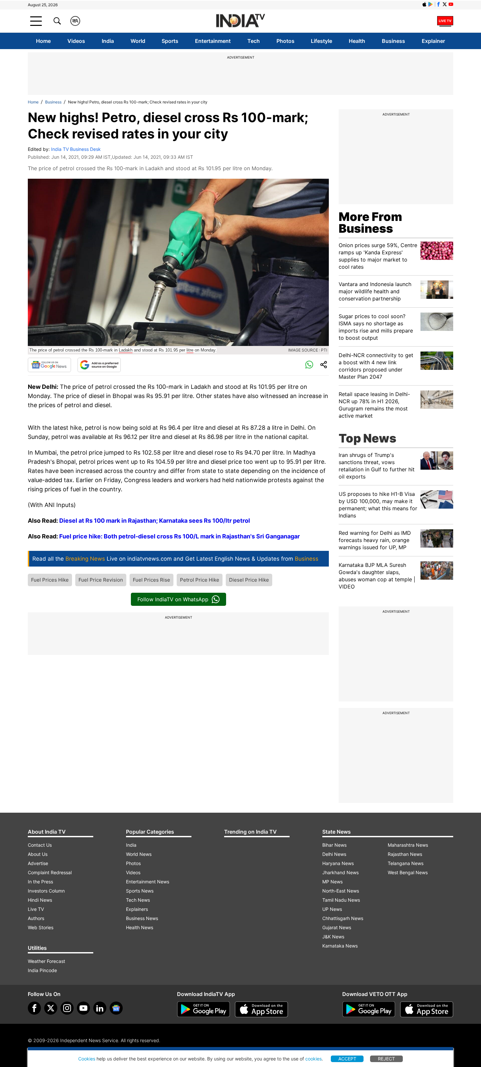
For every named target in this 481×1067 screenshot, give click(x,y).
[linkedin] (99, 1008)
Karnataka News (340, 946)
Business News (142, 918)
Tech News (138, 900)
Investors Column (46, 891)
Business (393, 41)
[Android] (430, 4)
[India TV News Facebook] (438, 4)
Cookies (86, 1058)
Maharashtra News (408, 845)
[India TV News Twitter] (444, 4)
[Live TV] (445, 21)
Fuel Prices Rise (151, 580)
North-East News (340, 891)
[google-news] (116, 1008)
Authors (36, 918)
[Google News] (49, 365)
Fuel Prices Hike (50, 580)
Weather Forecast (46, 961)
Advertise (38, 863)
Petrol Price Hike (199, 580)
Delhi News (334, 854)
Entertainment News (147, 881)
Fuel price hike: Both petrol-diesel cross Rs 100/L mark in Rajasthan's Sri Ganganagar (179, 536)
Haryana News (338, 863)
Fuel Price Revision (101, 580)
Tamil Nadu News (341, 900)
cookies (313, 1058)
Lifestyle (321, 41)
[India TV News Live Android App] (203, 1009)
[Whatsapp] (309, 365)
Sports (170, 41)
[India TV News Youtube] (451, 4)
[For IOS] (426, 1009)
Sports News (139, 891)
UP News (332, 909)
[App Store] (261, 1009)
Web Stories (40, 927)
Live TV (36, 909)
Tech (253, 41)
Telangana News (405, 863)
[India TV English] (240, 21)
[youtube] (83, 1008)
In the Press (40, 881)
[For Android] (368, 1009)
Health (357, 41)
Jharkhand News (340, 872)
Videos (76, 41)
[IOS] (424, 4)
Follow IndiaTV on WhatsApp (172, 599)
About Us (37, 854)
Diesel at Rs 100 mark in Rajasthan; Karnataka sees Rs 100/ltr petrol (154, 520)
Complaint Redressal (50, 872)
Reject (386, 1058)
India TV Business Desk (76, 149)
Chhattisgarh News (342, 918)
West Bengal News (408, 872)
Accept (347, 1058)
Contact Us (40, 845)
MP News (332, 881)
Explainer (433, 41)
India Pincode (42, 970)
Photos (285, 41)
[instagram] (67, 1008)
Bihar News (334, 845)
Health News (139, 927)
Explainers (137, 909)
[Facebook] (34, 1008)
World (138, 41)
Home (43, 41)
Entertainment (213, 41)
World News (138, 854)
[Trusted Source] (99, 365)
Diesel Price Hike (249, 580)
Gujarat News (336, 927)
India (108, 41)
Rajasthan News (405, 854)
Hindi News (40, 900)
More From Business (370, 222)
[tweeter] (50, 1008)
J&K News (333, 936)
